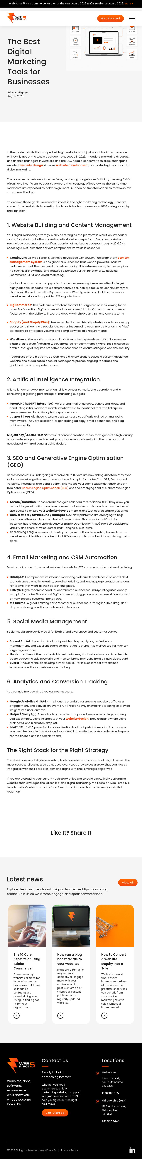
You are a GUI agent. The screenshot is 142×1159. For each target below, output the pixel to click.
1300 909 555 (110, 1093)
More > (128, 3)
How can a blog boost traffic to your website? (69, 959)
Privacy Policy (69, 1150)
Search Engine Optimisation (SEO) (45, 488)
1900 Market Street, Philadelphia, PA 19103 (114, 1110)
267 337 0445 (110, 1121)
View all (128, 882)
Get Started (110, 18)
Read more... (16, 1015)
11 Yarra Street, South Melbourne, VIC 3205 (113, 1082)
